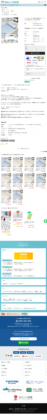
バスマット (19, 300)
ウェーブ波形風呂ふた (8, 264)
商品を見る (9, 234)
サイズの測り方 (28, 365)
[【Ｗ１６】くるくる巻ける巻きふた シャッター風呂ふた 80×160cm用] (18, 195)
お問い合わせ (28, 372)
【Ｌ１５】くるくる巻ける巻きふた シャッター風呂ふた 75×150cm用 (6, 185)
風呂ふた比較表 (28, 368)
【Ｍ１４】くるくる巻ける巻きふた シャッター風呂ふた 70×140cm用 (29, 169)
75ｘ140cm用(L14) (5, 12)
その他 (30, 300)
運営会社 (11, 409)
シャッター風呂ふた (13, 14)
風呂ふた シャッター (6, 10)
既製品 (12, 10)
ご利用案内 (27, 362)
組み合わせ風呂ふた (18, 262)
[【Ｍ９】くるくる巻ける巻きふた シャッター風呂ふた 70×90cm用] (6, 195)
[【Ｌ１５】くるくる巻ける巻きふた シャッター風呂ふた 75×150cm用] (6, 178)
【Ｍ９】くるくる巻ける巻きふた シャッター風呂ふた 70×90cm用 (6, 201)
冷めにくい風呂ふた (19, 264)
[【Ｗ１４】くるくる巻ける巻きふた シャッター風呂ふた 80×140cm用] (18, 162)
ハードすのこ (13, 283)
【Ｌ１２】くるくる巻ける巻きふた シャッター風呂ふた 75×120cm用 (29, 185)
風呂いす (5, 299)
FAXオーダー (4, 375)
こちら (34, 66)
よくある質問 (4, 368)
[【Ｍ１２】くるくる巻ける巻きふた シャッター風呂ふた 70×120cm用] (6, 162)
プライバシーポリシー (33, 409)
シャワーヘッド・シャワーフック (24, 299)
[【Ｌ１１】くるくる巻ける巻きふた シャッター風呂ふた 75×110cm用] (41, 162)
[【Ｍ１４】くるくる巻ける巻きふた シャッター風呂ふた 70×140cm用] (29, 162)
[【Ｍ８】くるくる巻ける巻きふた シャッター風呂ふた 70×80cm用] (41, 178)
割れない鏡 (17, 291)
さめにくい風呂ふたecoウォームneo (23, 270)
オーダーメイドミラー (8, 291)
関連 (41, 291)
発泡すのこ (5, 283)
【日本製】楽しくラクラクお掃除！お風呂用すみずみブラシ (17, 220)
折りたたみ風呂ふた (28, 262)
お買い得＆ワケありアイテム (30, 308)
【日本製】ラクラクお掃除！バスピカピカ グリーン (29, 222)
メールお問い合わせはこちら (23, 338)
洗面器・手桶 (12, 299)
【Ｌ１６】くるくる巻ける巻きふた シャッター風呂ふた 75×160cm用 (17, 185)
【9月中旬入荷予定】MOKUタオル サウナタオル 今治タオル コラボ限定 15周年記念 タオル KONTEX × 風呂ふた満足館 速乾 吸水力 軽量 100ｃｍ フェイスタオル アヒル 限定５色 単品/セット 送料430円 (6, 225)
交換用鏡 (23, 291)
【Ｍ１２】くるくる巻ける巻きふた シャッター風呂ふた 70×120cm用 (6, 169)
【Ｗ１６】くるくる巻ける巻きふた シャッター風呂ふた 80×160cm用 (17, 201)
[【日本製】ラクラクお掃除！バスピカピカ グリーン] (29, 216)
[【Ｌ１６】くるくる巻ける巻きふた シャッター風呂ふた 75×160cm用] (18, 178)
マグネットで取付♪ (7, 308)
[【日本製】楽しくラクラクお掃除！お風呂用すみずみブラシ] (18, 214)
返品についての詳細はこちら (30, 80)
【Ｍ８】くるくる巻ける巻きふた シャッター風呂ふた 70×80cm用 (40, 185)
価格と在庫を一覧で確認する (29, 44)
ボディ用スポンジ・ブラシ (9, 300)
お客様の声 (3, 372)
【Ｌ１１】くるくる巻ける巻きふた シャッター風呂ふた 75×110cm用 (40, 169)
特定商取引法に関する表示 (20, 409)
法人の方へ (27, 375)
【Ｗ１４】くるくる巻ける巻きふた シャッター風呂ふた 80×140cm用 (17, 169)
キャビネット (30, 291)
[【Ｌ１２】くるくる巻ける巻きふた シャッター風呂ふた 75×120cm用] (29, 178)
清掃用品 (25, 300)
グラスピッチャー (18, 308)
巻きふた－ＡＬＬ (5, 9)
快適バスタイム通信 (5, 362)
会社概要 (3, 365)
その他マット (21, 283)
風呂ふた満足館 (4, 7)
